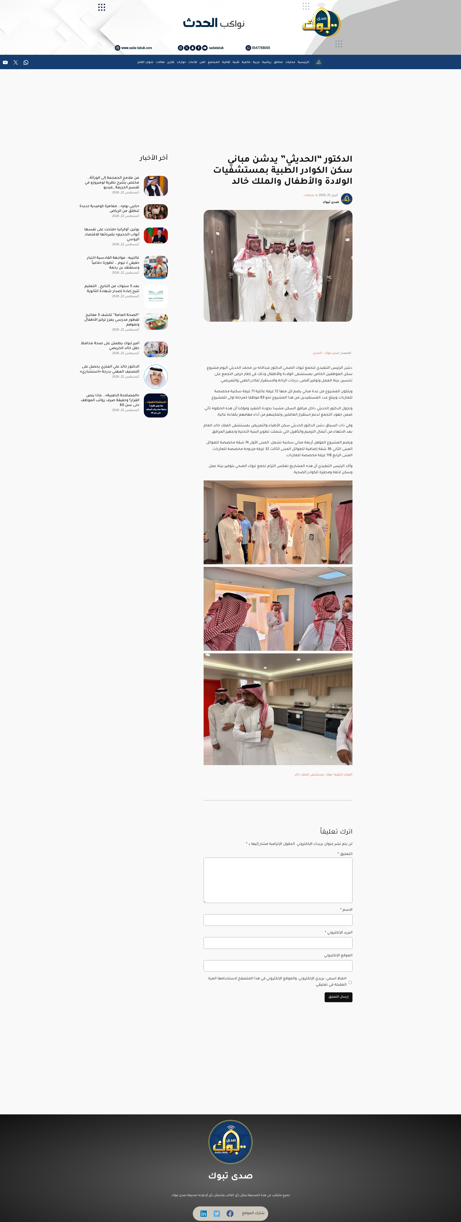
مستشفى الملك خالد (309, 775)
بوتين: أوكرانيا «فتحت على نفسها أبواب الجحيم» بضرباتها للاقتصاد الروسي (111, 234)
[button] (230, 1214)
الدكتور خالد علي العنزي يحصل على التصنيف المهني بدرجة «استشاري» (109, 369)
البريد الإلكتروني (338, 933)
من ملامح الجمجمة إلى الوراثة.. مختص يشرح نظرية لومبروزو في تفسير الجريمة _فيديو (112, 183)
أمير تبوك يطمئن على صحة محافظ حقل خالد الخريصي (110, 346)
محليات (308, 195)
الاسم (346, 910)
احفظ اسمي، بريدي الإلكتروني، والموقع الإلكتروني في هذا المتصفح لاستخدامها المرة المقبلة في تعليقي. (277, 982)
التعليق (345, 854)
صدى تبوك (230, 1177)
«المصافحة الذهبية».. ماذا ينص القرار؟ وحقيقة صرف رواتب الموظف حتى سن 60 (110, 400)
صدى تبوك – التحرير (326, 353)
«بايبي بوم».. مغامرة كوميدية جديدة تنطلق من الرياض (109, 208)
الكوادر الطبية (343, 775)
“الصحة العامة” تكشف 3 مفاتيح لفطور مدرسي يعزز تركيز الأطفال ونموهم (111, 320)
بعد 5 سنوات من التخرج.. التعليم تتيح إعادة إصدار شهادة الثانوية (112, 288)
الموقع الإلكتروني (338, 956)
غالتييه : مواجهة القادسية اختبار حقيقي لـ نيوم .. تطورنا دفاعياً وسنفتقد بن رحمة (113, 263)
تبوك (329, 775)
